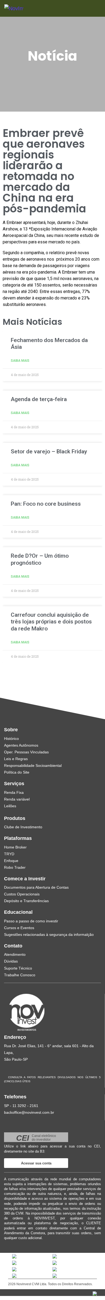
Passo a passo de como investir (31, 921)
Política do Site (16, 772)
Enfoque (11, 860)
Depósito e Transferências (26, 901)
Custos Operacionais (22, 894)
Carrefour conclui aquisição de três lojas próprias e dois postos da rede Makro (51, 622)
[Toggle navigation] (89, 8)
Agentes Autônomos (21, 745)
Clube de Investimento (23, 827)
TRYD (9, 854)
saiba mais (20, 361)
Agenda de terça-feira (39, 399)
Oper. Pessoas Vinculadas (26, 752)
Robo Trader (15, 867)
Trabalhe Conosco (19, 975)
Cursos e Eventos (19, 928)
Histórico (11, 738)
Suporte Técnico (18, 968)
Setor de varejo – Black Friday (49, 451)
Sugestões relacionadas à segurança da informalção (49, 934)
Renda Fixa (14, 792)
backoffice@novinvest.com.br (29, 1112)
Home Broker (15, 847)
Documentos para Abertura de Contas (36, 887)
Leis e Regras (16, 759)
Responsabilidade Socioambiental (33, 765)
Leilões (10, 806)
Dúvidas (11, 961)
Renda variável (17, 799)
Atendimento (15, 954)
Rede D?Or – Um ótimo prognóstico (40, 559)
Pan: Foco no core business (46, 504)
